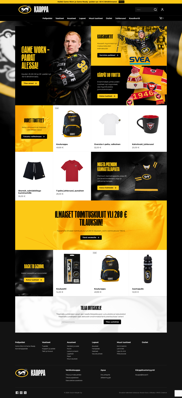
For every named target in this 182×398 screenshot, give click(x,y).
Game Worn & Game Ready (25, 346)
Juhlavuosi (120, 18)
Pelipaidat (47, 18)
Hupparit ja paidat (48, 348)
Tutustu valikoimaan (32, 137)
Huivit (69, 348)
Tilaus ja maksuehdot (73, 375)
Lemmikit (120, 348)
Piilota (121, 2)
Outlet (109, 18)
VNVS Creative (161, 393)
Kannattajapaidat (21, 348)
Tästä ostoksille (89, 237)
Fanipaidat (96, 348)
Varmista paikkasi (107, 55)
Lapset (82, 18)
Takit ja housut (47, 351)
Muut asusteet (72, 359)
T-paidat (45, 346)
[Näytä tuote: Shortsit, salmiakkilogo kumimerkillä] (34, 171)
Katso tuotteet (105, 96)
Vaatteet (60, 18)
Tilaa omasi (29, 83)
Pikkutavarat (121, 353)
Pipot (69, 356)
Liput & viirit (121, 351)
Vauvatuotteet (97, 353)
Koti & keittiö (121, 346)
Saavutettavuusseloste (74, 380)
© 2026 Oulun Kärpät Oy (73, 393)
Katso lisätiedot (106, 188)
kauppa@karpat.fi (141, 375)
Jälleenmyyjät (106, 377)
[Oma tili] (162, 9)
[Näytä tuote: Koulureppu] (72, 124)
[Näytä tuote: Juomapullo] (148, 269)
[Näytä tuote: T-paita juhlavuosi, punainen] (72, 171)
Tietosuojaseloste (72, 377)
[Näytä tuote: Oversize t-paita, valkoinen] (110, 124)
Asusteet (71, 18)
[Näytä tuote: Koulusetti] (72, 269)
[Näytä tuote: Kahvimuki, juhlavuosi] (148, 124)
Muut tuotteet (96, 18)
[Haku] (155, 9)
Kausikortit (134, 18)
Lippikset (70, 353)
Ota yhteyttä (105, 375)
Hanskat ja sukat (73, 346)
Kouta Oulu (144, 393)
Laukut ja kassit (72, 351)
